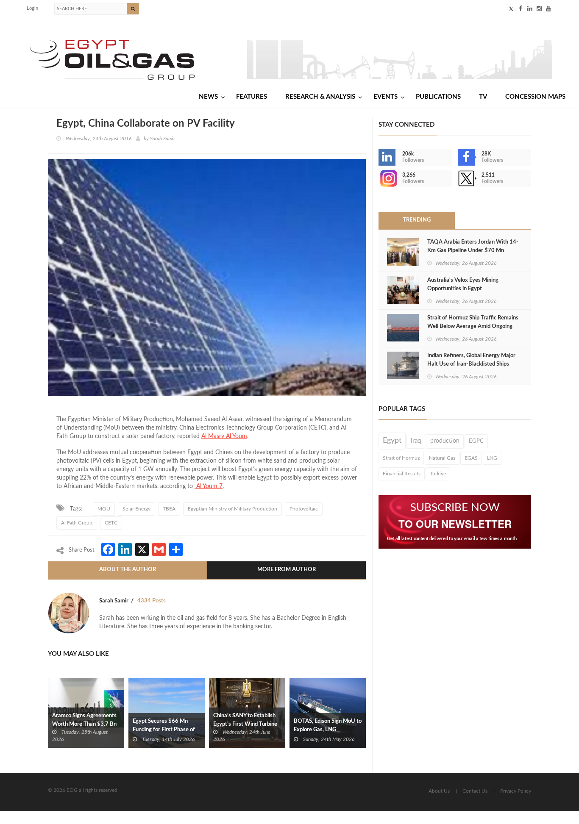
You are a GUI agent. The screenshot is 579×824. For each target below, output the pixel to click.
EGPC (476, 441)
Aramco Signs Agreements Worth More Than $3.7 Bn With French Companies (84, 724)
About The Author (127, 569)
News (208, 97)
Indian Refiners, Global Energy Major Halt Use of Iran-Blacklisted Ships (471, 360)
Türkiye (438, 473)
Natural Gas (442, 458)
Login (32, 8)
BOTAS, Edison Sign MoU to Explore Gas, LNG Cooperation (328, 730)
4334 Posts (151, 601)
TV (483, 97)
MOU (103, 508)
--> (379, 178)
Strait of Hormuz (401, 458)
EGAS (471, 458)
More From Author (286, 569)
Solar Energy (136, 508)
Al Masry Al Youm (224, 436)
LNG (492, 458)
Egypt (392, 440)
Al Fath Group (76, 522)
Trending (417, 220)
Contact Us (474, 790)
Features (251, 97)
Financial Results (401, 473)
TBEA (169, 508)
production (444, 441)
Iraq (416, 441)
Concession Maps (535, 97)
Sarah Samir (162, 138)
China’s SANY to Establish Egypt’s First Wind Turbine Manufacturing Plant (245, 724)
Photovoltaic (304, 508)
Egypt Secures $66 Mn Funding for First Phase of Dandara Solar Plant (164, 730)
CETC (111, 522)
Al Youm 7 (209, 486)
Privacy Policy (515, 790)
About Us (439, 790)
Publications (438, 97)
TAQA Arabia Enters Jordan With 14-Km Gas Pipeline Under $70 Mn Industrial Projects (472, 250)
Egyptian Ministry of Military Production (232, 508)
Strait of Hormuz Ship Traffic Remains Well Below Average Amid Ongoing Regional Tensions (472, 326)
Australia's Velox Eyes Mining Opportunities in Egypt (462, 284)
